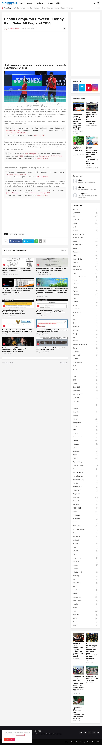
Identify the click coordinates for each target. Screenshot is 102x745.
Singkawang (85, 558)
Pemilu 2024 (85, 487)
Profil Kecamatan (85, 529)
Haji (85, 323)
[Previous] (97, 8)
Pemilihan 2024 (85, 480)
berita (85, 241)
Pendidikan (85, 490)
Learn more (20, 735)
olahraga (21, 234)
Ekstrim (85, 280)
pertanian (85, 504)
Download (85, 266)
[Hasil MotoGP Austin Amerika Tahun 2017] (92, 670)
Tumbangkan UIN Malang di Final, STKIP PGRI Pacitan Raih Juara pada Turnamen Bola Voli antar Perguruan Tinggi (92, 652)
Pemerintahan (85, 476)
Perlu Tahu (85, 501)
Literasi (85, 415)
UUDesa (85, 618)
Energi (85, 287)
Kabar (85, 376)
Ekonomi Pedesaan (85, 277)
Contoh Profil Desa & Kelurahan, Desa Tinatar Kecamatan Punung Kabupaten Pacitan (16, 270)
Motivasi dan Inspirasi (85, 437)
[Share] (64, 28)
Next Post (63, 363)
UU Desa (85, 615)
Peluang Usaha (85, 465)
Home (22, 3)
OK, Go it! (9, 739)
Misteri (85, 426)
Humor (85, 348)
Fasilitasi (85, 295)
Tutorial (85, 604)
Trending (85, 593)
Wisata (50, 3)
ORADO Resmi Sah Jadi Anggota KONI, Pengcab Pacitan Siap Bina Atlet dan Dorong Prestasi (78, 650)
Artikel (85, 223)
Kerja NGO (85, 387)
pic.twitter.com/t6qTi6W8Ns (16, 133)
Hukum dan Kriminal (85, 344)
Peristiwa (85, 497)
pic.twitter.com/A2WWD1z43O (17, 174)
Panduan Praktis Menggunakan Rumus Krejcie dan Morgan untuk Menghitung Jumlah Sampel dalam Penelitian (92, 155)
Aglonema (85, 209)
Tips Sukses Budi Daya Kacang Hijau (77, 149)
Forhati (85, 302)
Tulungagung (85, 600)
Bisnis (85, 248)
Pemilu (85, 483)
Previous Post (8, 363)
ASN (85, 227)
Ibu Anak (85, 351)
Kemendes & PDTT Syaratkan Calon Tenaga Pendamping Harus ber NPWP (52, 331)
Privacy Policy (85, 742)
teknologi (85, 576)
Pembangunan (85, 469)
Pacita (85, 455)
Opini (85, 447)
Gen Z (85, 319)
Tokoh (85, 586)
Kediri (85, 383)
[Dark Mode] (94, 3)
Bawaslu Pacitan (85, 234)
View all (63, 250)
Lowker (85, 419)
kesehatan (85, 391)
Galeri (85, 305)
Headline (85, 327)
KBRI (85, 380)
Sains (85, 547)
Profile (85, 533)
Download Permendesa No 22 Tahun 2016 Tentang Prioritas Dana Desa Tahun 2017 (17, 331)
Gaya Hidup (85, 312)
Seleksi (85, 554)
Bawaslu (85, 230)
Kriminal (85, 401)
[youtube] (88, 87)
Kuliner (85, 405)
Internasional (14, 15)
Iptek (85, 366)
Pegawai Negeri (85, 462)
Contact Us (96, 742)
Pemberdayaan (85, 472)
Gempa (85, 316)
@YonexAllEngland (13, 130)
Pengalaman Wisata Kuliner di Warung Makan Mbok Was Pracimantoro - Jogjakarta (91, 118)
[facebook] (80, 732)
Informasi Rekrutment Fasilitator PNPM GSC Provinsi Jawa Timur (50, 349)
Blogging (85, 252)
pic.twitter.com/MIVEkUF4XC (51, 156)
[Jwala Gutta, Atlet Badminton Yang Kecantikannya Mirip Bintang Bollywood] (78, 700)
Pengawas (85, 494)
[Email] (40, 241)
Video (58, 3)
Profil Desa (85, 526)
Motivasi (85, 433)
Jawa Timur (85, 373)
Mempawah (85, 423)
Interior (85, 359)
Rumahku (85, 544)
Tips (85, 579)
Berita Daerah (85, 245)
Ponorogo (85, 515)
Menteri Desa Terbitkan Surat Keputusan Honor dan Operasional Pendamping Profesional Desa (51, 270)
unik (85, 611)
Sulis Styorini (85, 572)
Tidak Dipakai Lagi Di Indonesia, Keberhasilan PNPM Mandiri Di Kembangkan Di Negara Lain (14, 349)
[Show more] (44, 241)
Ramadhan (85, 536)
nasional (85, 440)
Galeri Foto (85, 309)
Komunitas (85, 398)
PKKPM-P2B (85, 508)
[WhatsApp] (36, 241)
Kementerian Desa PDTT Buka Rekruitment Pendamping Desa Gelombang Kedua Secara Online (14, 312)
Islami (85, 369)
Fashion (85, 291)
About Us (74, 742)
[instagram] (94, 732)
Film (85, 298)
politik (85, 512)
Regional (85, 540)
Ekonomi (85, 273)
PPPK (85, 522)
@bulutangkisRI (31, 154)
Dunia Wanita (85, 270)
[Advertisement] (35, 48)
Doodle (85, 262)
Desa (85, 255)
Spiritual (85, 568)
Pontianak (85, 519)
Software (85, 561)
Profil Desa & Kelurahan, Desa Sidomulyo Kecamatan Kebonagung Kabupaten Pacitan (43, 8)
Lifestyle (85, 412)
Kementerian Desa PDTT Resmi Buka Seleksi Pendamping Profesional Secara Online (50, 312)
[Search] (98, 3)
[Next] (99, 8)
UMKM (85, 608)
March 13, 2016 (39, 135)
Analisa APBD (85, 220)
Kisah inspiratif (85, 394)
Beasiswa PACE (85, 238)
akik (85, 216)
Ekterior (85, 284)
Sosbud (85, 565)
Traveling (85, 590)
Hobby (85, 334)
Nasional (39, 3)
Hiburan (85, 330)
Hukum (85, 341)
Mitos (85, 430)
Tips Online (85, 583)
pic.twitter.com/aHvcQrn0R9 (39, 193)
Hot (85, 337)
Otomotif (85, 451)
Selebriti (85, 551)
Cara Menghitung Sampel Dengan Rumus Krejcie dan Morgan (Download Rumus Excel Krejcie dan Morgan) (17, 290)
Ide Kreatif (85, 355)
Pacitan (85, 458)
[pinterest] (98, 732)
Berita (29, 3)
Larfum (85, 408)
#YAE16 (20, 156)
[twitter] (85, 732)
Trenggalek (85, 597)
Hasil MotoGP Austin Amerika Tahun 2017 (92, 678)
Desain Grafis (85, 259)
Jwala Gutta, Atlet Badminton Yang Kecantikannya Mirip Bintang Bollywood (78, 712)
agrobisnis (85, 213)
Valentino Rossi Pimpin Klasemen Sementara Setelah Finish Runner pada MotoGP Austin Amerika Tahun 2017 (78, 684)
